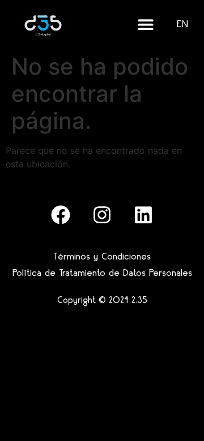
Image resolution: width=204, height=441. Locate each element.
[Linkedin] (143, 215)
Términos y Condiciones (102, 256)
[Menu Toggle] (145, 24)
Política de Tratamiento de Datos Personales (102, 272)
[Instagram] (102, 215)
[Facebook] (60, 215)
